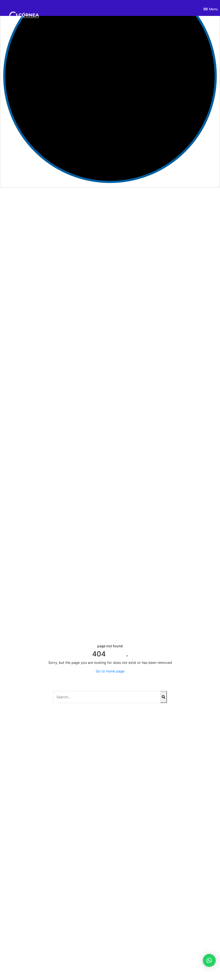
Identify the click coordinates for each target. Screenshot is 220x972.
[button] (209, 960)
